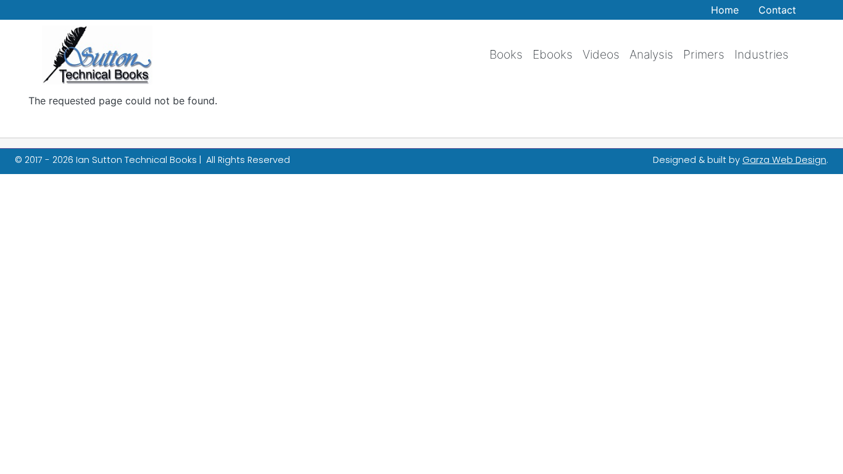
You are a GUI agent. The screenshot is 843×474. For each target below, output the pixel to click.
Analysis (651, 54)
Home (725, 10)
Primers (704, 54)
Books (506, 54)
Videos (601, 54)
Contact (777, 10)
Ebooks (553, 54)
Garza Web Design (784, 160)
